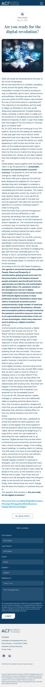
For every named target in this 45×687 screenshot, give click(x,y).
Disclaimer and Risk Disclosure (12, 646)
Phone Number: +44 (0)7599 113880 (14, 643)
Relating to (7, 578)
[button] (41, 2)
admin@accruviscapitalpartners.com (14, 640)
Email (5, 557)
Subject (6, 567)
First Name (7, 535)
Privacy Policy (6, 649)
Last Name (7, 546)
